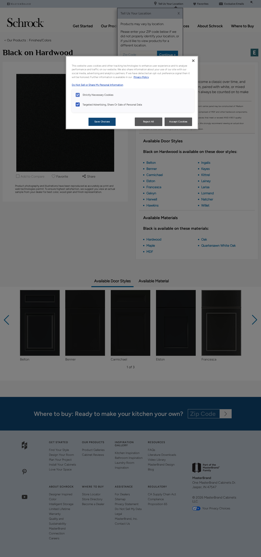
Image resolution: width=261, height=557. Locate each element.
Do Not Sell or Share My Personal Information (97, 84)
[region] (132, 93)
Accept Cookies (178, 121)
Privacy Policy (141, 77)
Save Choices (102, 121)
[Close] (193, 60)
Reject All (148, 121)
